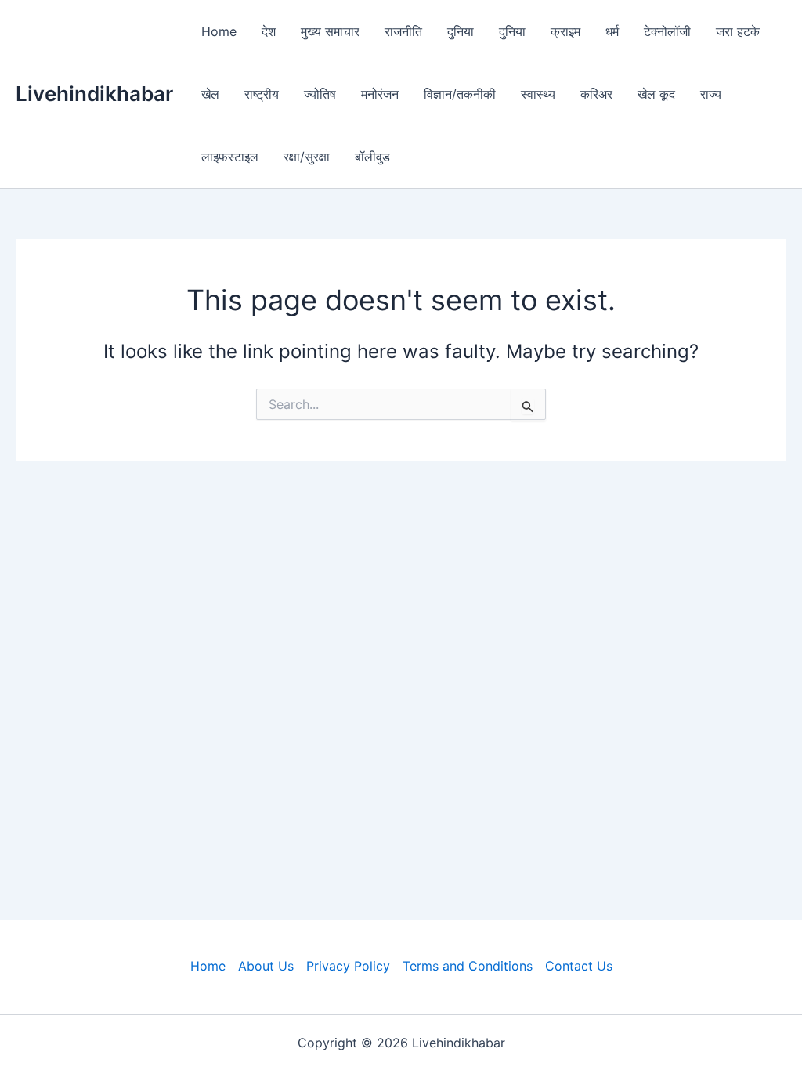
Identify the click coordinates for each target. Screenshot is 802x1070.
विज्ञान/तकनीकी (460, 94)
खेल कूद (656, 94)
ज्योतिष (320, 94)
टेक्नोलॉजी (667, 31)
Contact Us (578, 966)
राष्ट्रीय (261, 94)
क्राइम (565, 31)
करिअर (596, 94)
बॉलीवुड (372, 156)
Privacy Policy (348, 966)
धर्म (612, 31)
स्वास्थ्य (538, 94)
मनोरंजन (380, 94)
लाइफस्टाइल (229, 156)
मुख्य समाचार (330, 31)
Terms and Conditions (468, 966)
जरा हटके (738, 31)
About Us (266, 966)
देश (269, 31)
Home (219, 31)
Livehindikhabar (94, 93)
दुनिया (460, 31)
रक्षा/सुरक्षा (307, 156)
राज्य (710, 94)
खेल (210, 94)
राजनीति (403, 31)
